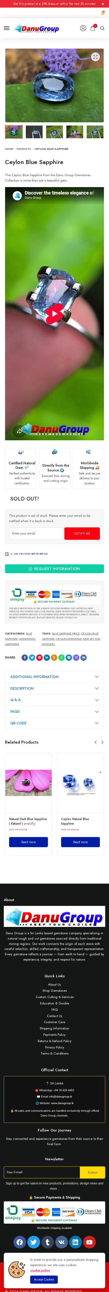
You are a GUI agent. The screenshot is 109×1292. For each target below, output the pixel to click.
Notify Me (82, 533)
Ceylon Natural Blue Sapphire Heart (23, 821)
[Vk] (61, 1242)
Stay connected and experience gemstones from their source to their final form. (54, 1141)
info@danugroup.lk (60, 1096)
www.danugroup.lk (62, 1103)
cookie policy (40, 1270)
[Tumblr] (47, 1242)
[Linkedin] (75, 1242)
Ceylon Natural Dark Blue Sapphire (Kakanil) (78, 821)
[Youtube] (89, 1242)
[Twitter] (33, 1242)
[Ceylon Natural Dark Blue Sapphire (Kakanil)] (80, 783)
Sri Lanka (56, 1083)
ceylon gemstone (69, 639)
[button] (95, 742)
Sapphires (12, 644)
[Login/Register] (83, 28)
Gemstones (27, 639)
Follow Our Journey (54, 1130)
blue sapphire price (66, 633)
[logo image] (37, 27)
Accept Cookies (44, 1279)
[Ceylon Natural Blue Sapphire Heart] (28, 783)
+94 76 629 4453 (63, 1090)
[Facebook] (19, 1242)
